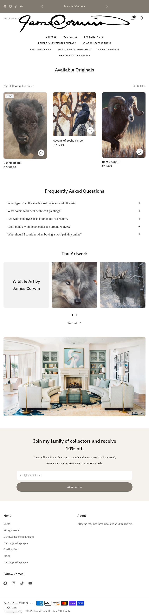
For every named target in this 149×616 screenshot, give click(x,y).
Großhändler (10, 549)
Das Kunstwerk (93, 37)
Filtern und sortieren (22, 86)
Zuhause (51, 37)
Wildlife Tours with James (74, 49)
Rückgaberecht (11, 530)
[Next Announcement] (107, 6)
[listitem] (74, 6)
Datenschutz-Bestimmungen (18, 536)
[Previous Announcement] (42, 6)
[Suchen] (141, 18)
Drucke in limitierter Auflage (57, 43)
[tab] (72, 315)
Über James (70, 37)
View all (73, 322)
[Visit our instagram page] (10, 6)
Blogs (6, 555)
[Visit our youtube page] (21, 6)
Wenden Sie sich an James (74, 55)
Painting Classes (40, 49)
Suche (6, 523)
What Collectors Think (97, 43)
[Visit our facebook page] (5, 6)
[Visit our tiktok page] (16, 6)
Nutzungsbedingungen (15, 543)
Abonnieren (74, 486)
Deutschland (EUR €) (14, 18)
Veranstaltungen (108, 49)
